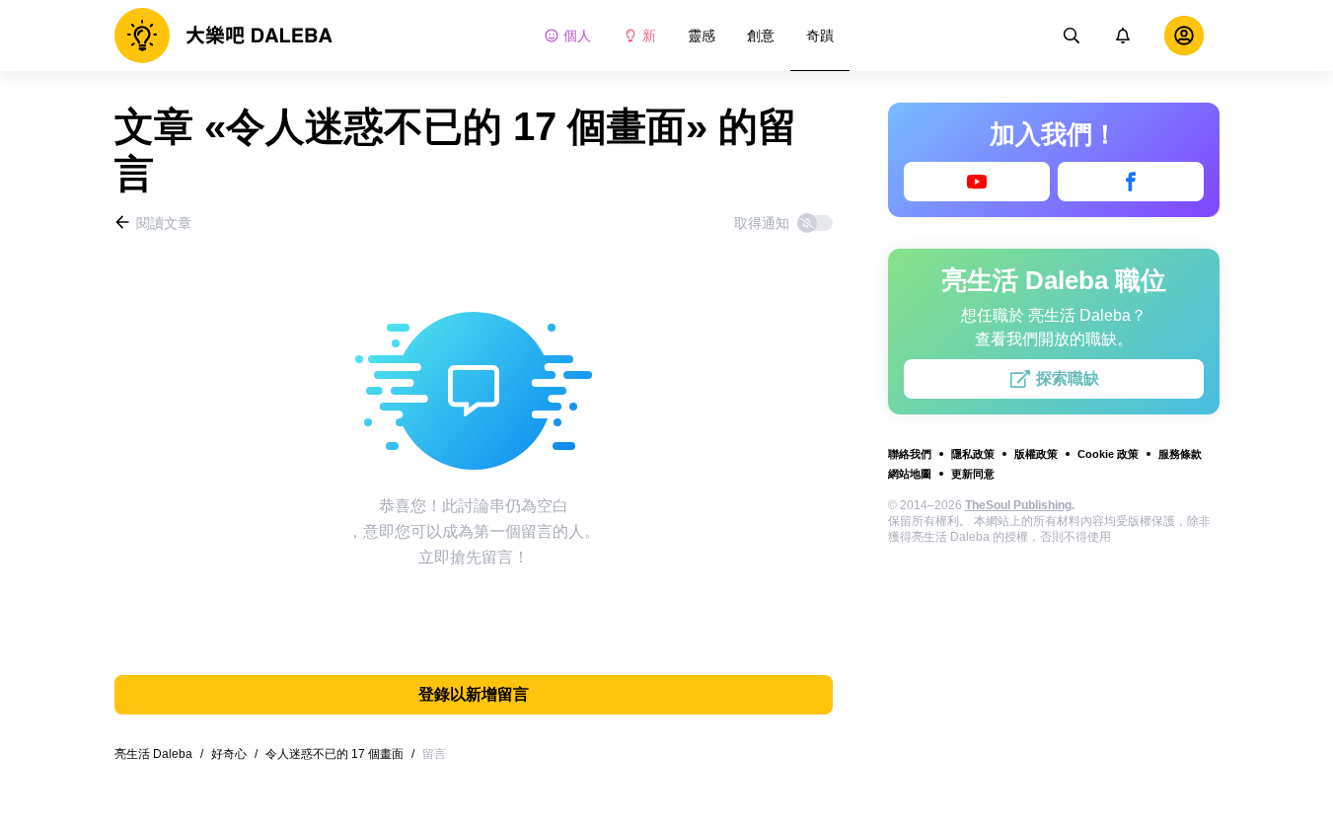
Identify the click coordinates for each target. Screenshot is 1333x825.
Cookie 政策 (1108, 454)
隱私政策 (973, 454)
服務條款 (1180, 454)
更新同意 (973, 474)
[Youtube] (977, 181)
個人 (577, 35)
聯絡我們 (909, 454)
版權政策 (1036, 454)
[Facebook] (1131, 181)
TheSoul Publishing (1018, 505)
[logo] (223, 35)
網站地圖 (909, 474)
